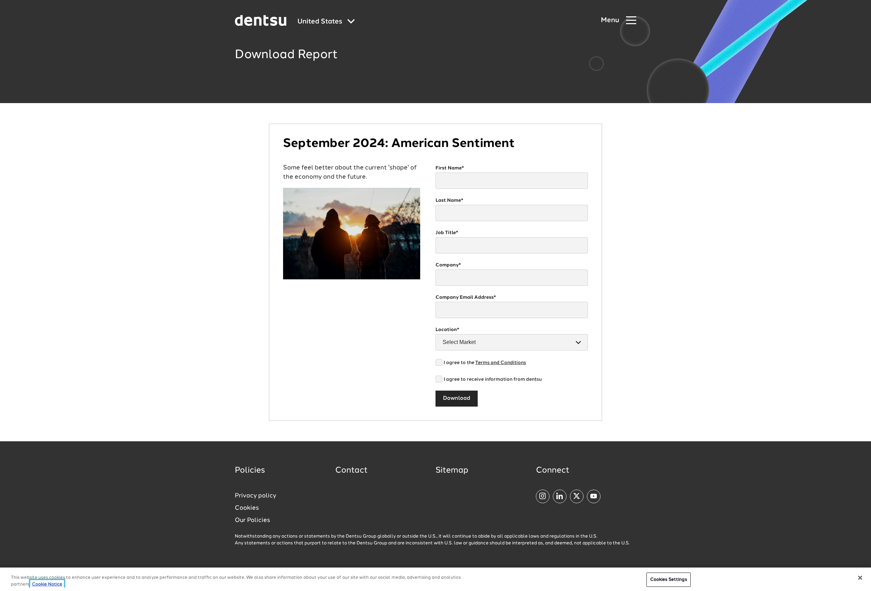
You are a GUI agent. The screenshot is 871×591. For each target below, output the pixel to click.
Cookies (247, 508)
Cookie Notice (47, 584)
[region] (435, 579)
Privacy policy (255, 496)
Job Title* (447, 232)
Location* (447, 329)
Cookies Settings (668, 579)
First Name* (450, 168)
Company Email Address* (466, 297)
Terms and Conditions (500, 362)
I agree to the (485, 362)
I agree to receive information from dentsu (493, 379)
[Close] (860, 577)
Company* (448, 265)
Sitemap (452, 470)
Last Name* (449, 200)
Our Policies (252, 520)
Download (456, 398)
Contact (351, 470)
